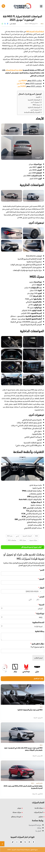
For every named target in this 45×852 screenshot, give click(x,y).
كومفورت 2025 (36, 83)
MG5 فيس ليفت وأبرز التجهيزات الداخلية (30, 709)
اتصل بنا (38, 830)
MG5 (36, 536)
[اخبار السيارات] (23, 6)
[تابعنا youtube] (20, 841)
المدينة (41, 605)
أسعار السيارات (38, 812)
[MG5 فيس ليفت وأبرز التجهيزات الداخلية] (22, 694)
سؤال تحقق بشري (37, 644)
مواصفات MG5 (12, 540)
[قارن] (2, 843)
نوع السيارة (39, 613)
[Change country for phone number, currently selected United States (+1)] (41, 591)
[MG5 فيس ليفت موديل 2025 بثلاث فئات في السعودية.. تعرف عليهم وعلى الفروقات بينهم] (22, 732)
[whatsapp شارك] (2, 24)
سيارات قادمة (39, 808)
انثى (30, 599)
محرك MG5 (36, 104)
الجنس (41, 597)
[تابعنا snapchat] (16, 841)
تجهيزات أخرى (35, 102)
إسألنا (39, 827)
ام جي (17, 536)
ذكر (37, 599)
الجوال (41, 588)
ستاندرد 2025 (37, 80)
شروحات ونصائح (16, 816)
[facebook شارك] (7, 24)
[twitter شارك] (5, 24)
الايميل (41, 579)
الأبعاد (38, 97)
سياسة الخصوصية (35, 825)
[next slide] (4, 668)
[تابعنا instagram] (29, 841)
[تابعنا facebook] (33, 841)
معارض (41, 816)
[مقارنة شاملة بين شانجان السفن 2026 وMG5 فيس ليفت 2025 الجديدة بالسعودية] (22, 770)
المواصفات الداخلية (34, 107)
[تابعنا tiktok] (12, 841)
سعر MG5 (9, 536)
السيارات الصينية (27, 536)
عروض (19, 808)
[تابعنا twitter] (25, 841)
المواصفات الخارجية (34, 100)
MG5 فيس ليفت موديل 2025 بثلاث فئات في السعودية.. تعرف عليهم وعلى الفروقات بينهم (23, 748)
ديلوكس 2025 (36, 86)
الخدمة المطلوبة (38, 622)
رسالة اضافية (39, 631)
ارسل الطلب (38, 657)
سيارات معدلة (17, 812)
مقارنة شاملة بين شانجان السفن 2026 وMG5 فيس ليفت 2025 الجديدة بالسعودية (23, 787)
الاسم (41, 570)
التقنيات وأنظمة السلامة (32, 112)
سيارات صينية (33, 540)
